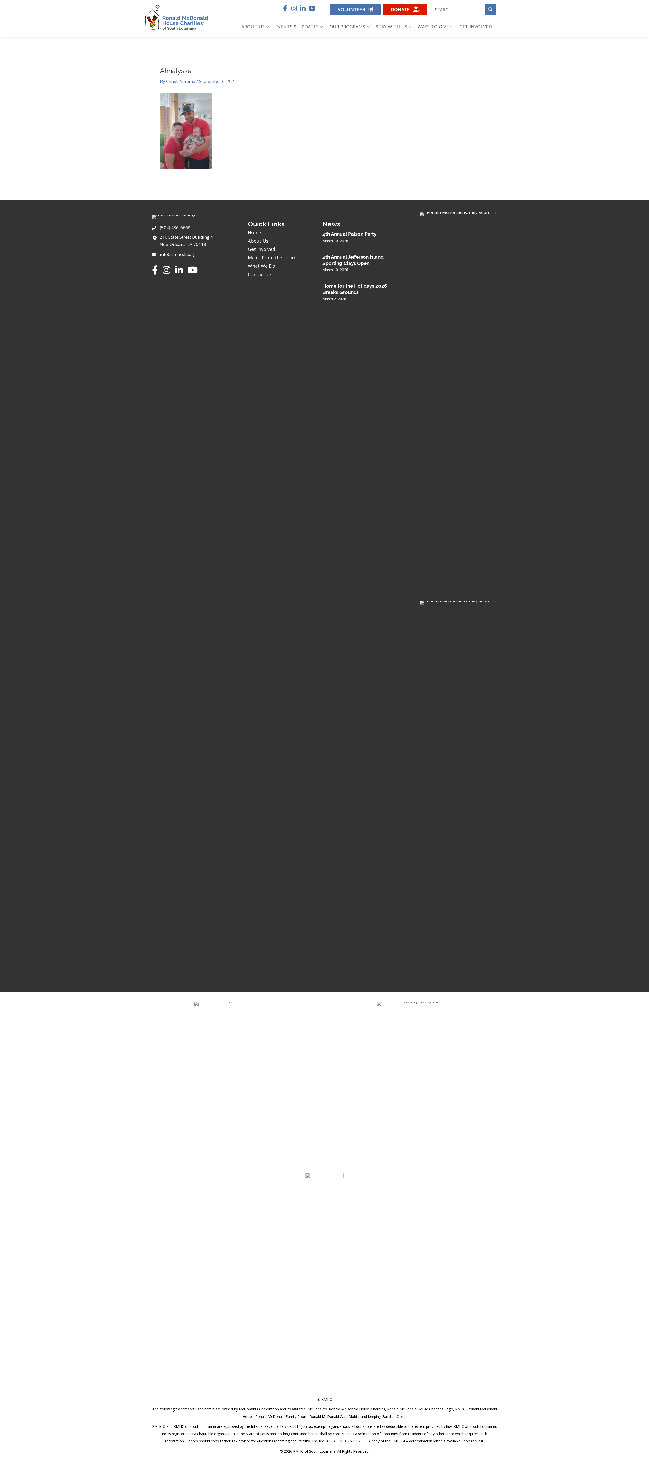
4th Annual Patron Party (349, 234)
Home (254, 232)
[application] (267, 27)
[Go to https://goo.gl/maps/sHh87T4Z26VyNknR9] (195, 242)
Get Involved (261, 249)
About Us (258, 241)
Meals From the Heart (272, 258)
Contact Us (260, 274)
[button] (285, 8)
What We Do (261, 266)
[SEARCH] (490, 9)
